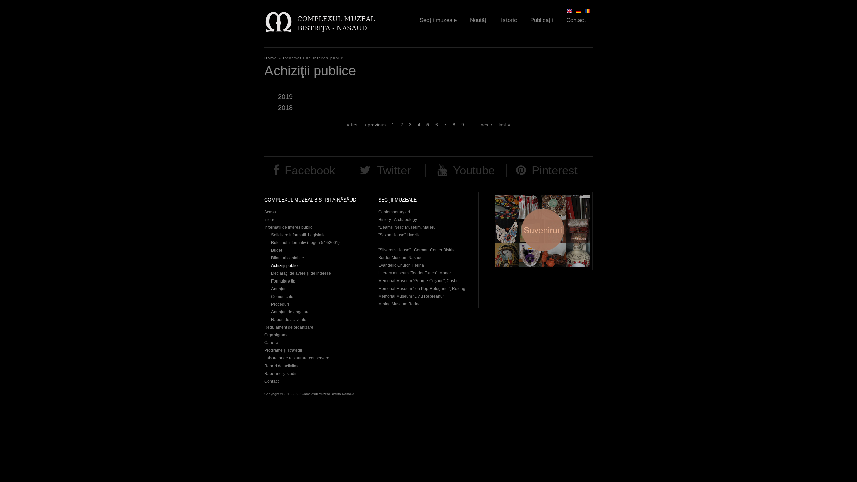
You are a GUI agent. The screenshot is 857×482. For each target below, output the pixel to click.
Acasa (270, 212)
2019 (285, 96)
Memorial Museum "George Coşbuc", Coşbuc (419, 280)
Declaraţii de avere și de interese (301, 273)
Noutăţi (479, 20)
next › (487, 124)
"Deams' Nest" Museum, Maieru (407, 227)
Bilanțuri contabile (287, 258)
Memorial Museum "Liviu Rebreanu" (411, 296)
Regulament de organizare (288, 327)
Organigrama (276, 335)
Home (270, 58)
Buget (276, 250)
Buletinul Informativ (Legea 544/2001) (305, 242)
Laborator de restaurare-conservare (296, 358)
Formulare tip (283, 281)
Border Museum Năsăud (400, 257)
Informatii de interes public (313, 58)
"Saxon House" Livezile (399, 235)
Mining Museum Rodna (399, 304)
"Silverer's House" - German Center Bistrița (417, 250)
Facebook (310, 170)
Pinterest (555, 170)
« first (353, 124)
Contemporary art (394, 212)
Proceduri (280, 304)
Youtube (474, 170)
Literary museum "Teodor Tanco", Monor (414, 273)
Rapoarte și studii (280, 373)
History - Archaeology (397, 219)
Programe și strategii (283, 350)
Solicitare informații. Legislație (298, 235)
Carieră (271, 342)
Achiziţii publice (285, 265)
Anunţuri (279, 289)
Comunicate (282, 296)
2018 (285, 107)
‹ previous (375, 124)
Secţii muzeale (438, 20)
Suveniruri (542, 231)
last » (504, 124)
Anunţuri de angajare (290, 312)
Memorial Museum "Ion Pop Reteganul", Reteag (421, 288)
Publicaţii (541, 20)
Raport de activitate (288, 319)
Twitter (394, 170)
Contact (576, 20)
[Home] (319, 22)
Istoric (509, 20)
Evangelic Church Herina (401, 265)
